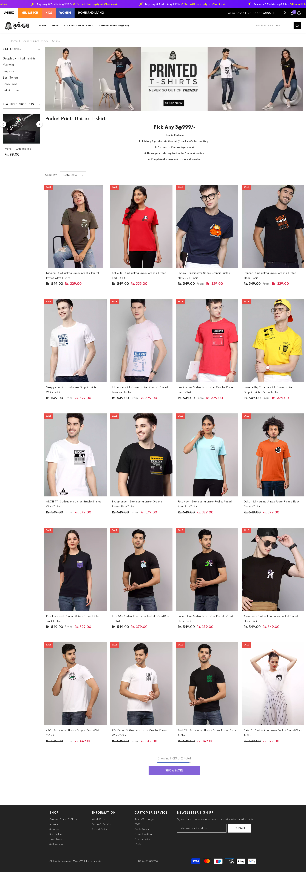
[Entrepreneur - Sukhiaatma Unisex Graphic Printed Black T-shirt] (141, 454)
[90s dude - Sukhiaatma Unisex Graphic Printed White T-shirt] (141, 683)
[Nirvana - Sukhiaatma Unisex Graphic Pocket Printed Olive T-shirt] (75, 226)
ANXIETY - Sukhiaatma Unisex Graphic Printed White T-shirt (73, 504)
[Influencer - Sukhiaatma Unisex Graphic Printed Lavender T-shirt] (141, 340)
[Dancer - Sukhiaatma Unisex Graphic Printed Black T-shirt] (273, 226)
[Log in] (285, 13)
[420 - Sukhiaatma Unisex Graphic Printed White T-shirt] (75, 683)
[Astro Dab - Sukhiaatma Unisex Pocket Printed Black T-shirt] (273, 569)
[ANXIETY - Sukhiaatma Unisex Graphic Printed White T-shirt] (75, 454)
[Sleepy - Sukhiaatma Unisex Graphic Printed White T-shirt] (75, 340)
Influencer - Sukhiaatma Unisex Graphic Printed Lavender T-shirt (140, 390)
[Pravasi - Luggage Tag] (21, 129)
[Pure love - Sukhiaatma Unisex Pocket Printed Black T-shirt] (75, 569)
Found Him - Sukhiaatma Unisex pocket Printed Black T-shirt (205, 618)
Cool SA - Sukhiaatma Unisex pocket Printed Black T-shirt (141, 618)
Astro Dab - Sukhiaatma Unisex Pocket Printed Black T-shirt (271, 618)
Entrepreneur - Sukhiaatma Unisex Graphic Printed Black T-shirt (137, 504)
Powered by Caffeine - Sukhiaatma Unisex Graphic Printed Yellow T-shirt (269, 390)
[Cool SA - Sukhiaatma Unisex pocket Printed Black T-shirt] (141, 569)
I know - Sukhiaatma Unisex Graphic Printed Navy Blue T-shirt (204, 275)
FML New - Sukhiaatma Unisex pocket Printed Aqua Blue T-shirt (205, 504)
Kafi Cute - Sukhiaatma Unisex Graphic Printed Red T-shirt (139, 275)
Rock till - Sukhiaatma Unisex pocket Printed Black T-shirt (207, 733)
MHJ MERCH (29, 13)
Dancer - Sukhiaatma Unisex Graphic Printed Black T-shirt (270, 275)
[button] (3, 124)
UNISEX (9, 13)
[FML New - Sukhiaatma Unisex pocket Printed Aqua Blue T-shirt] (207, 454)
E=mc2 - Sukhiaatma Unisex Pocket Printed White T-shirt (273, 733)
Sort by (51, 175)
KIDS (49, 13)
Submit (239, 828)
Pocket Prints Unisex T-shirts (41, 41)
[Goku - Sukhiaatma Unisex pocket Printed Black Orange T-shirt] (273, 454)
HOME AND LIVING (91, 13)
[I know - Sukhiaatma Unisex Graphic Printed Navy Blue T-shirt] (207, 226)
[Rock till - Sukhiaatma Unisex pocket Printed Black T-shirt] (207, 683)
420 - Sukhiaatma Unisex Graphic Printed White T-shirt (74, 733)
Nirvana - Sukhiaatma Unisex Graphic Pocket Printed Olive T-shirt (72, 275)
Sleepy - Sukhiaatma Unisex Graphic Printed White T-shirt (72, 390)
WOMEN (65, 13)
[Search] (277, 25)
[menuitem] (21, 59)
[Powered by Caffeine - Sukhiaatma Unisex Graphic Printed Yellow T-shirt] (273, 340)
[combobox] (273, 25)
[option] (21, 136)
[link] (174, 79)
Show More (174, 770)
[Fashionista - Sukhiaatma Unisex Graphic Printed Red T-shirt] (207, 340)
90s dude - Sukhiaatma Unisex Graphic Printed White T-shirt (140, 733)
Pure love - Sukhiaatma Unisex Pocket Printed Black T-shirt (73, 618)
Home (14, 41)
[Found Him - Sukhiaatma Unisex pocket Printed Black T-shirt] (207, 569)
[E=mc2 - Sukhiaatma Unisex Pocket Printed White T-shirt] (273, 683)
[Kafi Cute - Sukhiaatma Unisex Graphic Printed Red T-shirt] (141, 226)
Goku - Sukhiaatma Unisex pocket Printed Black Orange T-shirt (271, 504)
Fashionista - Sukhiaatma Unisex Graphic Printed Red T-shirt (206, 390)
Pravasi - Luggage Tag (17, 149)
